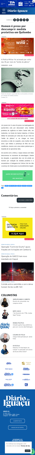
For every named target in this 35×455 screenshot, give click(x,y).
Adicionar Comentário (25, 200)
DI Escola (16, 346)
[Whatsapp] (21, 19)
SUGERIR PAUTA (17, 421)
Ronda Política (18, 323)
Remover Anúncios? (29, 55)
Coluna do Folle (19, 335)
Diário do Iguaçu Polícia (7, 244)
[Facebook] (14, 19)
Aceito (28, 451)
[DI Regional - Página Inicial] (8, 363)
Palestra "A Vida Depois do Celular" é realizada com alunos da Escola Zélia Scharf (22, 349)
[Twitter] (17, 19)
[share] (27, 19)
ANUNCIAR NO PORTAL (17, 427)
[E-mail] (24, 19)
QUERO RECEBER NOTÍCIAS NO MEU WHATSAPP (17, 176)
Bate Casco (17, 311)
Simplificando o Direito (21, 299)
